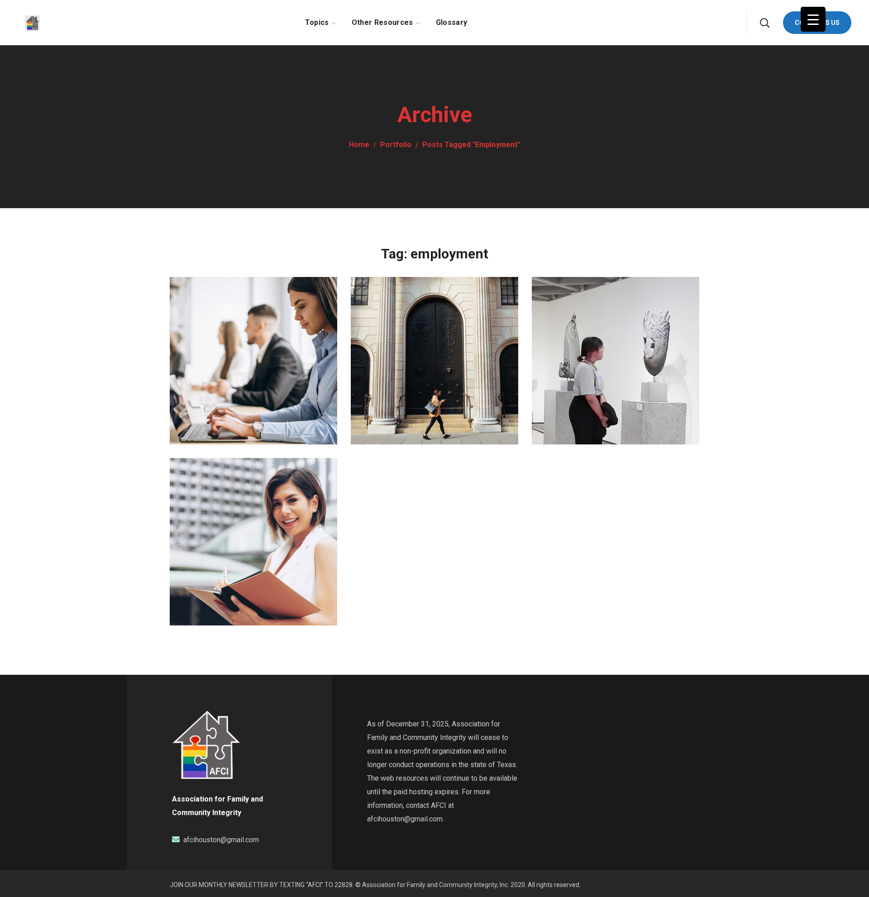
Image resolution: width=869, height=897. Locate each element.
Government (388, 349)
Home (359, 144)
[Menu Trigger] (813, 19)
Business (201, 349)
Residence (401, 331)
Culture (562, 349)
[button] (764, 22)
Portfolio (395, 144)
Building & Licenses (248, 512)
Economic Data (234, 331)
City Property (590, 331)
